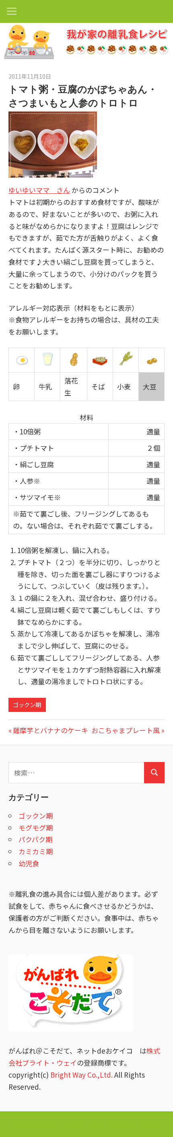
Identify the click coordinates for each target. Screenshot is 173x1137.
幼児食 (29, 863)
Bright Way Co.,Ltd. (81, 1075)
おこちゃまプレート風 (125, 730)
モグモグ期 (36, 828)
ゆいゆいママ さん (39, 190)
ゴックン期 (27, 705)
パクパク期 (35, 839)
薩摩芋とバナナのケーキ (50, 730)
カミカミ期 (36, 851)
